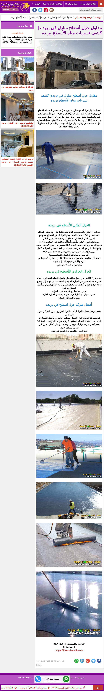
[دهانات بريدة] (17, 34)
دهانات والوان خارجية (52, 4)
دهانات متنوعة (71, 4)
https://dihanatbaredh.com (69, 650)
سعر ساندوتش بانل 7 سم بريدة (53, 688)
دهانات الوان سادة (88, 4)
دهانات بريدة (22, 26)
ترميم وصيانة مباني (83, 17)
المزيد (37, 4)
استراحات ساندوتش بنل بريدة (20, 688)
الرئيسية (98, 17)
